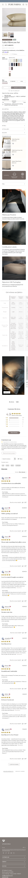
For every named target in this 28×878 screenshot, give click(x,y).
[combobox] (21, 472)
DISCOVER (4, 866)
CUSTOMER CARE (5, 857)
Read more (22, 552)
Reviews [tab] (11, 402)
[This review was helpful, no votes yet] (22, 502)
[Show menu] (2, 4)
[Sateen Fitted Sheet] (6, 164)
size (3, 465)
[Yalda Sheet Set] (6, 142)
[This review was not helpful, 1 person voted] (25, 632)
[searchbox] (7, 459)
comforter (18, 465)
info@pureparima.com (7, 875)
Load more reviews (14, 764)
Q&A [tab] (17, 402)
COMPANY (4, 861)
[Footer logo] (3, 840)
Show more (4, 469)
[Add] (13, 143)
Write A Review (14, 432)
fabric (12, 465)
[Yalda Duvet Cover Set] (6, 153)
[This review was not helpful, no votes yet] (25, 502)
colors (7, 465)
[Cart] (26, 4)
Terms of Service (5, 850)
